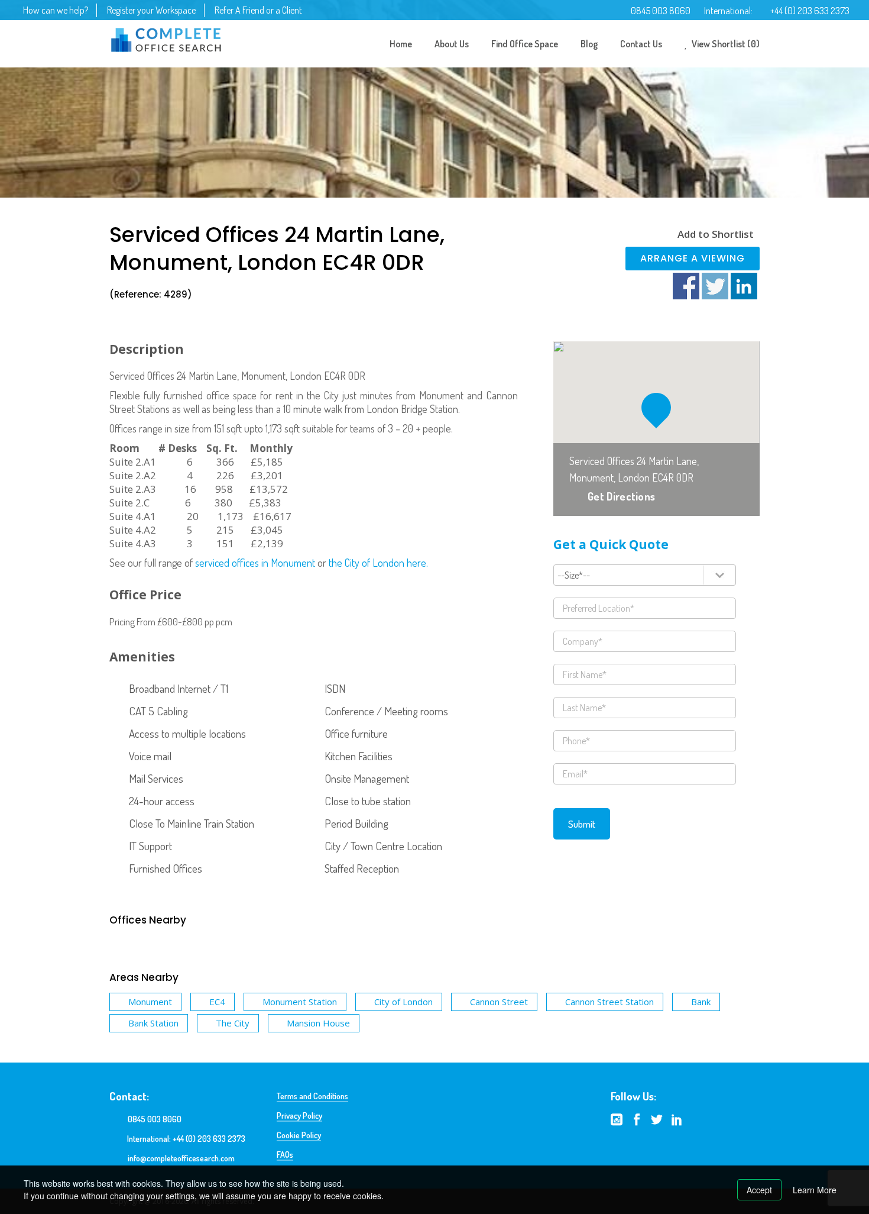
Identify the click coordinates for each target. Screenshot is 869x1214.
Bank (701, 1002)
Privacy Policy (299, 1115)
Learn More (814, 1190)
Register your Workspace (151, 10)
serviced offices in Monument (255, 562)
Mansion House (318, 1023)
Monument (150, 1002)
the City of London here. (378, 562)
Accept (759, 1190)
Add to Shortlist (715, 234)
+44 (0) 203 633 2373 (809, 11)
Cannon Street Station (609, 1002)
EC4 (217, 1002)
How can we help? (55, 10)
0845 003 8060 (660, 11)
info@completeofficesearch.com (181, 1158)
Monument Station (299, 1002)
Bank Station (153, 1023)
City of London (403, 1002)
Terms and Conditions (312, 1096)
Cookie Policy (299, 1135)
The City (232, 1023)
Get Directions (621, 496)
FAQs (285, 1155)
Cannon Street (499, 1002)
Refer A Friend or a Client (258, 10)
